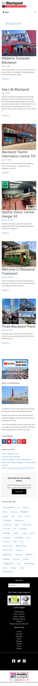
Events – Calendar (19, 616)
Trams (5, 568)
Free (14, 529)
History (16, 533)
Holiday (24, 533)
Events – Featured (19, 614)
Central (20, 516)
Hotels (32, 533)
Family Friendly (26, 524)
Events (16, 525)
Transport (13, 568)
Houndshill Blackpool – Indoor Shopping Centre (16, 459)
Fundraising (23, 529)
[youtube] (9, 441)
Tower (18, 563)
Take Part (26, 559)
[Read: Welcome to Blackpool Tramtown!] (19, 254)
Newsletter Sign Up (19, 619)
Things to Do (8, 564)
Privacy (19, 646)
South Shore (16, 559)
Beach (5, 512)
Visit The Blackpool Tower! (10, 454)
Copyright (19, 634)
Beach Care (14, 512)
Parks (15, 541)
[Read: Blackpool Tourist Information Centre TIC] (19, 137)
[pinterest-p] (24, 441)
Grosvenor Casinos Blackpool (11, 457)
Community (7, 520)
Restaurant (18, 554)
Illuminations (7, 537)
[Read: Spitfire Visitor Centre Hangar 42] (19, 195)
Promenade (19, 550)
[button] (35, 12)
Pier (21, 541)
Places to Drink (7, 546)
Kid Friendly (18, 537)
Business (5, 516)
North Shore (6, 541)
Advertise (19, 641)
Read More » (6, 79)
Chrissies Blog (19, 612)
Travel (22, 568)
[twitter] (14, 441)
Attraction (26, 507)
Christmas (28, 516)
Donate (19, 639)
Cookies (19, 643)
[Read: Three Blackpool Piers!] (19, 311)
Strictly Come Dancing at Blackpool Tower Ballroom (18, 468)
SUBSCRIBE (19, 491)
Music (28, 537)
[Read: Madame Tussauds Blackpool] (19, 43)
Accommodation (8, 507)
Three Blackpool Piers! (18, 326)
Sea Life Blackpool (15, 89)
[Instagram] (24, 661)
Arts (18, 507)
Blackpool (25, 512)
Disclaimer (19, 636)
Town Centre (29, 563)
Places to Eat (21, 546)
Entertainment (19, 520)
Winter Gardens (8, 572)
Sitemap (19, 648)
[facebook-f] (4, 441)
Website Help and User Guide (19, 624)
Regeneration (7, 554)
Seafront (29, 555)
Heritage (6, 533)
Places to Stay (8, 550)
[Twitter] (19, 661)
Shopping (6, 559)
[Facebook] (13, 661)
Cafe (12, 516)
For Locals (6, 529)
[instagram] (19, 441)
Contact (19, 631)
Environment (7, 525)
